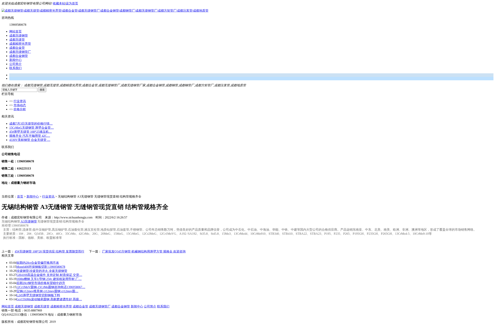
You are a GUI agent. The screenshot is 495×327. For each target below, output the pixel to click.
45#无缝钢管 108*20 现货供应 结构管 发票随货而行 (49, 251)
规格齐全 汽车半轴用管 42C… (29, 135)
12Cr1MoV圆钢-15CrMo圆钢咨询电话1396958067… (50, 287)
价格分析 (20, 109)
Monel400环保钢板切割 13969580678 (40, 266)
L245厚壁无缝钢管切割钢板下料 (38, 295)
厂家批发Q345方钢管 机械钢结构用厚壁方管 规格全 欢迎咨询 (144, 251)
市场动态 (20, 105)
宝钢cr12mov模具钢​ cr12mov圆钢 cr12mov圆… (47, 291)
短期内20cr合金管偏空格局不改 (37, 262)
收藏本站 (59, 3)
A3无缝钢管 (28, 221)
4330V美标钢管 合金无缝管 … (29, 139)
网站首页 (15, 31)
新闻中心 (15, 60)
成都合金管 (17, 47)
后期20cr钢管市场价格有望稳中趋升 (40, 283)
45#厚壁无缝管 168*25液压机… (30, 131)
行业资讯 (20, 101)
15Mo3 (226, 233)
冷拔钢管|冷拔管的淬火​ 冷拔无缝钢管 (41, 270)
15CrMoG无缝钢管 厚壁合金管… (31, 127)
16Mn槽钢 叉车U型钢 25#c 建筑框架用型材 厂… (49, 279)
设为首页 (72, 3)
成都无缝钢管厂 (20, 51)
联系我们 (15, 68)
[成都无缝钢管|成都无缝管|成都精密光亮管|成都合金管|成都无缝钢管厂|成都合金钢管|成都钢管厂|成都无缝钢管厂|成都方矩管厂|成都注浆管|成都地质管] (105, 10)
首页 (20, 196)
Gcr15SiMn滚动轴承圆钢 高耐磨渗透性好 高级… (49, 299)
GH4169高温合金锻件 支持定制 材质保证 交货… (49, 274)
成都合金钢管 (18, 55)
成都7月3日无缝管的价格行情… (31, 123)
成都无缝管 (17, 39)
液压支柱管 (92, 229)
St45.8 (215, 233)
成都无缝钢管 (18, 35)
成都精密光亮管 (20, 43)
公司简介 (15, 64)
